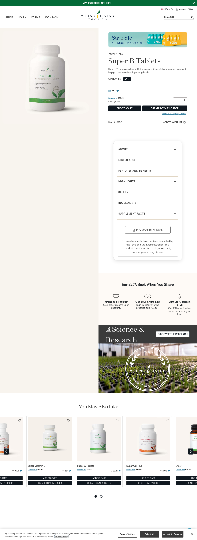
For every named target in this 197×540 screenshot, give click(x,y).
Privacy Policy (61, 537)
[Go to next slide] (190, 451)
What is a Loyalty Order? (174, 113)
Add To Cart (50, 478)
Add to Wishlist (172, 122)
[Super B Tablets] (49, 77)
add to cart (125, 108)
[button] (192, 18)
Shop (9, 17)
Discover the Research (173, 334)
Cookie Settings (127, 534)
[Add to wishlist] (68, 420)
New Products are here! (96, 3)
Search (169, 17)
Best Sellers (116, 54)
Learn (22, 17)
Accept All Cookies (172, 534)
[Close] (192, 534)
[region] (98, 534)
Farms (35, 17)
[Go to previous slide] (6, 451)
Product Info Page (149, 229)
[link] (181, 9)
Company (51, 17)
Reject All (149, 534)
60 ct (127, 79)
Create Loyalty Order (165, 108)
